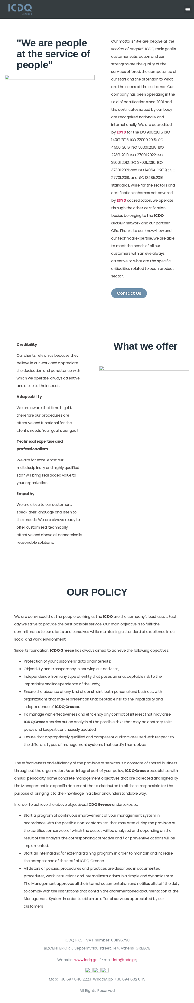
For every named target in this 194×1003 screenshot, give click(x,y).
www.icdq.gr (85, 960)
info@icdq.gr (124, 960)
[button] (188, 9)
